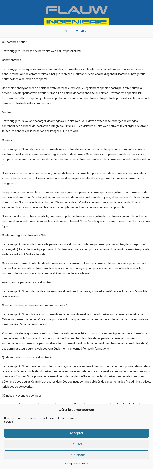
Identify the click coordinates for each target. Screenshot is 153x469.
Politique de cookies (76, 463)
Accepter (76, 433)
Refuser (76, 444)
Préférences (77, 455)
